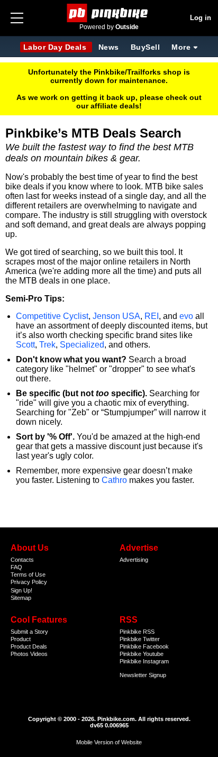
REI (151, 316)
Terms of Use (28, 574)
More (180, 47)
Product (21, 639)
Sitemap (21, 598)
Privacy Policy (29, 582)
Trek (47, 344)
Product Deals (29, 646)
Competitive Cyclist (52, 316)
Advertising (134, 560)
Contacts (22, 560)
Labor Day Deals (56, 47)
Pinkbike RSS (137, 631)
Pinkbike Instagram (144, 661)
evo (186, 316)
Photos (20, 654)
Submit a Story (29, 631)
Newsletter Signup (143, 675)
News (108, 47)
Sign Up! (21, 590)
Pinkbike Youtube (142, 654)
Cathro (114, 480)
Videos (39, 654)
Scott (25, 344)
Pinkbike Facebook (144, 646)
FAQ (16, 567)
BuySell (145, 47)
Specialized (82, 344)
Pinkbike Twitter (140, 639)
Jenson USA (116, 316)
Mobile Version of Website (109, 742)
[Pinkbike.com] (109, 13)
